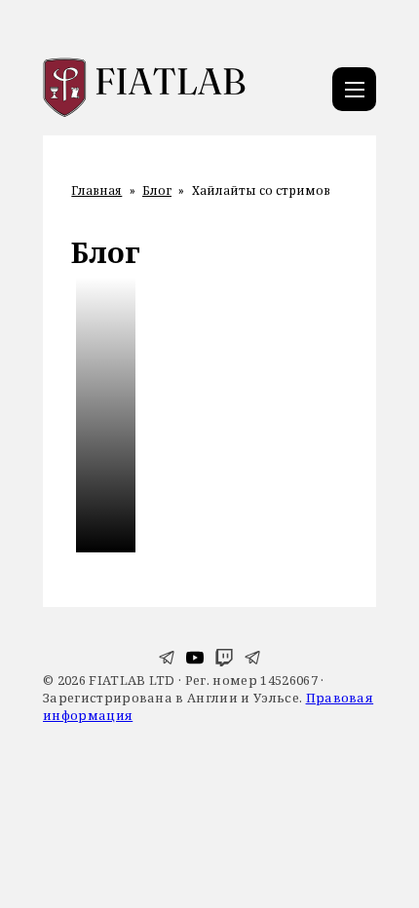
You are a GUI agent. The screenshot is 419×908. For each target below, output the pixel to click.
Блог (156, 191)
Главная (96, 191)
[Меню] (354, 89)
